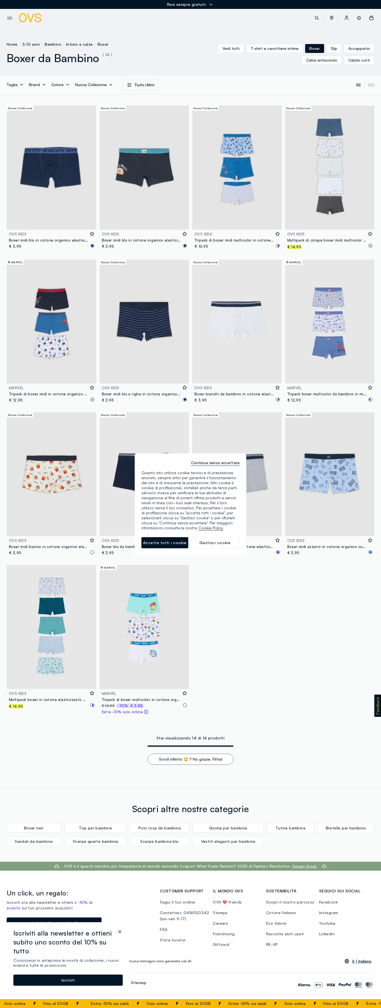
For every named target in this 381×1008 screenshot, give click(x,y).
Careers (220, 923)
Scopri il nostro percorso (290, 902)
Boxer (103, 44)
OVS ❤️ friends (227, 902)
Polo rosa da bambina (159, 828)
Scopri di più (304, 866)
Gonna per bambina (228, 828)
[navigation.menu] (10, 18)
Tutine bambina (290, 828)
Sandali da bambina (33, 841)
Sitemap (138, 982)
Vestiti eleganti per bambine (228, 841)
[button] (331, 18)
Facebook (328, 902)
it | (362, 961)
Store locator (173, 940)
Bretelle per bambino (346, 828)
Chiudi (366, 1003)
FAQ (163, 929)
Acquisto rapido (51, 221)
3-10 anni (31, 44)
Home (12, 44)
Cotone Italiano (281, 912)
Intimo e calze (79, 44)
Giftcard (221, 944)
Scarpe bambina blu (159, 841)
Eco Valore (276, 923)
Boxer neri (34, 828)
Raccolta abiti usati (285, 933)
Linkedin (327, 933)
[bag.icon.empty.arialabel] (371, 18)
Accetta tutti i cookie (165, 542)
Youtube (327, 923)
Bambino (53, 44)
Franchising (224, 933)
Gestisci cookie (215, 542)
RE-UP (272, 944)
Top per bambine (95, 828)
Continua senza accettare (215, 462)
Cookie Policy (210, 527)
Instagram (328, 912)
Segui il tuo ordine (177, 902)
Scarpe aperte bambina (95, 841)
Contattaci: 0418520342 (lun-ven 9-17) (184, 915)
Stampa (220, 912)
